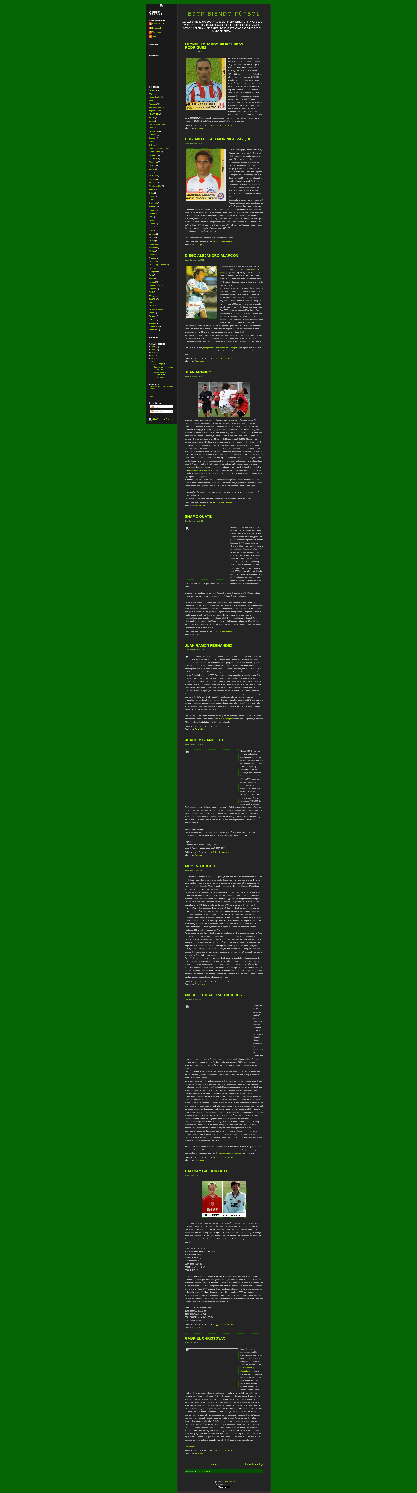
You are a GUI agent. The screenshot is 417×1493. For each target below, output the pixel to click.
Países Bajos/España (157, 265)
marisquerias (190, 1446)
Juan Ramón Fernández (208, 645)
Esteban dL (156, 28)
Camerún (152, 135)
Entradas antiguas (255, 1464)
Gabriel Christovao (205, 1338)
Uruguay (152, 323)
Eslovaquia (153, 176)
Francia (152, 189)
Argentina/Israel (155, 111)
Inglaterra (153, 213)
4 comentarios (225, 1450)
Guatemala (153, 203)
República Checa (156, 285)
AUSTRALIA (154, 114)
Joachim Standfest (204, 740)
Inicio (213, 1464)
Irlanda (151, 220)
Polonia (152, 278)
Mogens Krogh (200, 866)
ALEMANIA (153, 90)
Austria (152, 118)
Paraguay (153, 272)
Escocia (152, 172)
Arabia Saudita (154, 97)
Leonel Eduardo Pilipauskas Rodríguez (159, 374)
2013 (153, 361)
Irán (150, 217)
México (152, 251)
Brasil (151, 128)
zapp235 (155, 36)
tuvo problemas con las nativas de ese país (220, 348)
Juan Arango (198, 372)
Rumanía (152, 289)
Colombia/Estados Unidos (159, 148)
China (151, 141)
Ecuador (152, 165)
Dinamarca (153, 162)
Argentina (153, 104)
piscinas (169, 387)
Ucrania (152, 320)
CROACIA (153, 159)
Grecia (151, 200)
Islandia (152, 224)
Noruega (152, 258)
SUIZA (151, 306)
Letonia (152, 241)
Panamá (152, 268)
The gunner (156, 32)
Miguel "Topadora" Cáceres (213, 995)
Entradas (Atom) (203, 1471)
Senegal (152, 296)
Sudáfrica (153, 299)
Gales (151, 193)
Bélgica (152, 121)
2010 (153, 352)
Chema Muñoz (158, 24)
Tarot (164, 387)
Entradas (156, 407)
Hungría (152, 210)
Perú (151, 275)
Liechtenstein (154, 244)
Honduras (153, 207)
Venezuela (153, 330)
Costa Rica (153, 155)
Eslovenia (153, 179)
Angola (151, 94)
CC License (228, 1484)
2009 (153, 350)
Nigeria (152, 254)
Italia (151, 230)
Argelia (151, 100)
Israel (151, 227)
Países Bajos (154, 261)
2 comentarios (227, 125)
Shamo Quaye (198, 517)
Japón (151, 237)
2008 (153, 347)
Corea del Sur (154, 152)
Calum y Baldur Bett (206, 1171)
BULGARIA (153, 131)
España (152, 183)
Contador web (154, 397)
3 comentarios (227, 1157)
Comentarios (158, 411)
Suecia (151, 302)
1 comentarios (225, 503)
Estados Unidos (155, 186)
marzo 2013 (158, 364)
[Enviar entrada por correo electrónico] (234, 125)
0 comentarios (227, 242)
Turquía (152, 316)
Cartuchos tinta (155, 387)
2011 (153, 355)
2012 (153, 358)
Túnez (151, 313)
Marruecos (153, 248)
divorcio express (227, 719)
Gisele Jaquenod (229, 1482)
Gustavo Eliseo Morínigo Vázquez (219, 139)
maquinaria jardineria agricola (229, 1153)
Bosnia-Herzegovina (157, 124)
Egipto (151, 169)
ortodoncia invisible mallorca (199, 470)
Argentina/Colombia (156, 107)
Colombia (152, 145)
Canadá (152, 138)
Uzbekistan (153, 326)
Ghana (151, 196)
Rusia (151, 292)
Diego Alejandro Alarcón (211, 256)
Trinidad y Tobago (156, 309)
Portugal (152, 282)
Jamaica (152, 234)
